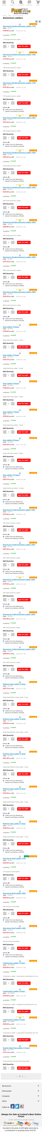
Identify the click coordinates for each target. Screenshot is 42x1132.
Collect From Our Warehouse (14, 109)
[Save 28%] (20, 438)
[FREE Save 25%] (20, 856)
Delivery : (6, 107)
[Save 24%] (20, 543)
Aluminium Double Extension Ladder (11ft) (19, 26)
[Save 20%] (20, 255)
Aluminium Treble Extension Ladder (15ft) (19, 510)
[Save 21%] (20, 821)
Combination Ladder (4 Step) (14, 991)
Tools (9, 15)
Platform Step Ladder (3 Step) (14, 684)
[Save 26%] (20, 926)
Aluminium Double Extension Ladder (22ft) (19, 153)
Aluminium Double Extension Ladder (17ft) (19, 83)
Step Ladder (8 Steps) (11, 440)
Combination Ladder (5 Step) (14, 1020)
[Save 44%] (20, 410)
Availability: (6, 35)
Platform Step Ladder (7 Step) (14, 824)
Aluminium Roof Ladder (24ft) (14, 928)
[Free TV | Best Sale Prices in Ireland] (21, 10)
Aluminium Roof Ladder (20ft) (14, 893)
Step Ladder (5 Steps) (11, 355)
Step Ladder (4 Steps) (11, 327)
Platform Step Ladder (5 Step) (14, 754)
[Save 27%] (20, 353)
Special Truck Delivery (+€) (14, 111)
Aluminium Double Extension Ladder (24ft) (19, 187)
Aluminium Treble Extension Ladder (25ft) (19, 580)
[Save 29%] (20, 752)
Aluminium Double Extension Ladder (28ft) (19, 257)
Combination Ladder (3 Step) (14, 963)
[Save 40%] (20, 961)
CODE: (4, 28)
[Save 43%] (20, 325)
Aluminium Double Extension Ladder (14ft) (19, 54)
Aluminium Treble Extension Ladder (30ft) (19, 614)
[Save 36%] (20, 24)
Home (4, 15)
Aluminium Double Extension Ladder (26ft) (19, 222)
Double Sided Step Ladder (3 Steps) (16, 1048)
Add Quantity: (8, 43)
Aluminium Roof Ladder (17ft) (14, 858)
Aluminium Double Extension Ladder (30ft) (19, 292)
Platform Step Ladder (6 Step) (14, 789)
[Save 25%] (20, 612)
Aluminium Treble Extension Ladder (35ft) (19, 649)
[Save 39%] (20, 989)
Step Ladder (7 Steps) (11, 412)
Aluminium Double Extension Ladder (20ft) (19, 118)
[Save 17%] (20, 81)
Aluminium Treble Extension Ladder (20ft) (19, 545)
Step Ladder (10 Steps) (11, 475)
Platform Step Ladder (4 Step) (14, 719)
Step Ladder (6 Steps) (11, 383)
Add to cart (23, 46)
